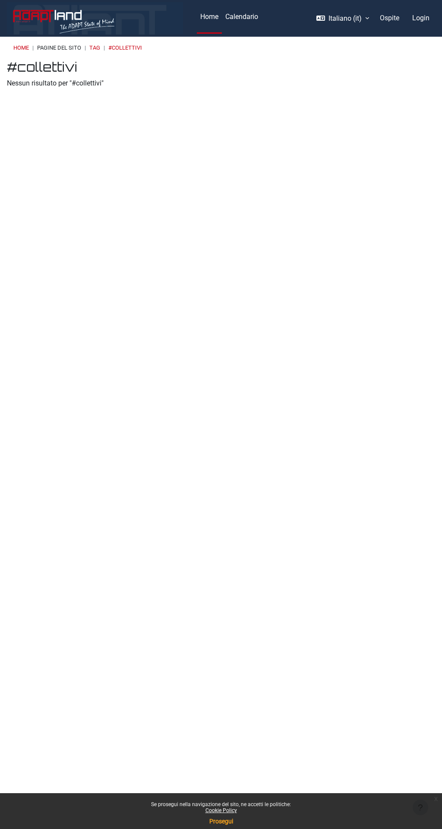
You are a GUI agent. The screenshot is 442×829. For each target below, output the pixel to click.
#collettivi (125, 47)
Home (21, 47)
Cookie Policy (221, 810)
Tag (94, 47)
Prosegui (221, 821)
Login (420, 18)
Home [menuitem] (209, 17)
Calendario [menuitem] (241, 17)
